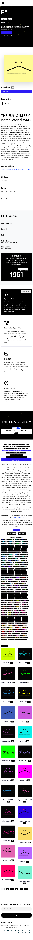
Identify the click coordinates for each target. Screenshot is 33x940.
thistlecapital (12, 533)
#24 (18, 541)
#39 (10, 572)
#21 (4, 548)
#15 (18, 575)
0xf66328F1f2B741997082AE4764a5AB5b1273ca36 (16, 169)
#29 (11, 554)
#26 (11, 547)
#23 (25, 547)
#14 (4, 545)
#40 (18, 547)
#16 (24, 562)
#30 (4, 539)
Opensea (22, 533)
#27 (11, 543)
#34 (16, 610)
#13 (17, 591)
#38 (17, 629)
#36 (11, 631)
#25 (11, 539)
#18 (24, 539)
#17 (4, 602)
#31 (18, 577)
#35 (4, 577)
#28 (11, 541)
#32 (10, 558)
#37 (4, 547)
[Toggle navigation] (26, 2)
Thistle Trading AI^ (18, 517)
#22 (17, 539)
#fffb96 (3, 236)
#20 (4, 556)
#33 (24, 541)
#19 (10, 583)
